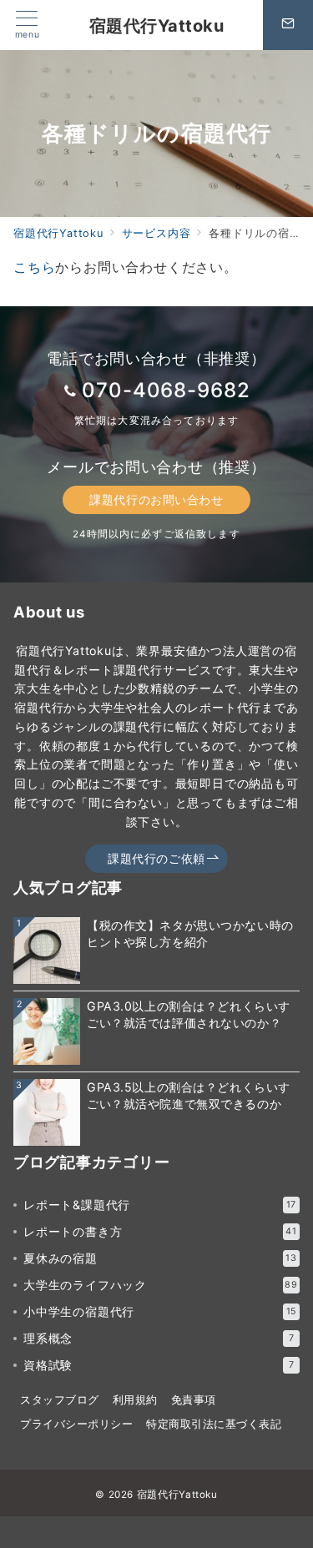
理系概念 (158, 1338)
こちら (34, 267)
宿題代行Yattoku (157, 26)
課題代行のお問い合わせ (156, 499)
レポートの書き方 (160, 1231)
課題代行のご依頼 (156, 858)
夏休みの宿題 (160, 1258)
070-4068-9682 (166, 390)
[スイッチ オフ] (288, 25)
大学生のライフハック (160, 1285)
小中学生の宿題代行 (159, 1311)
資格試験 (158, 1365)
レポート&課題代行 (159, 1205)
